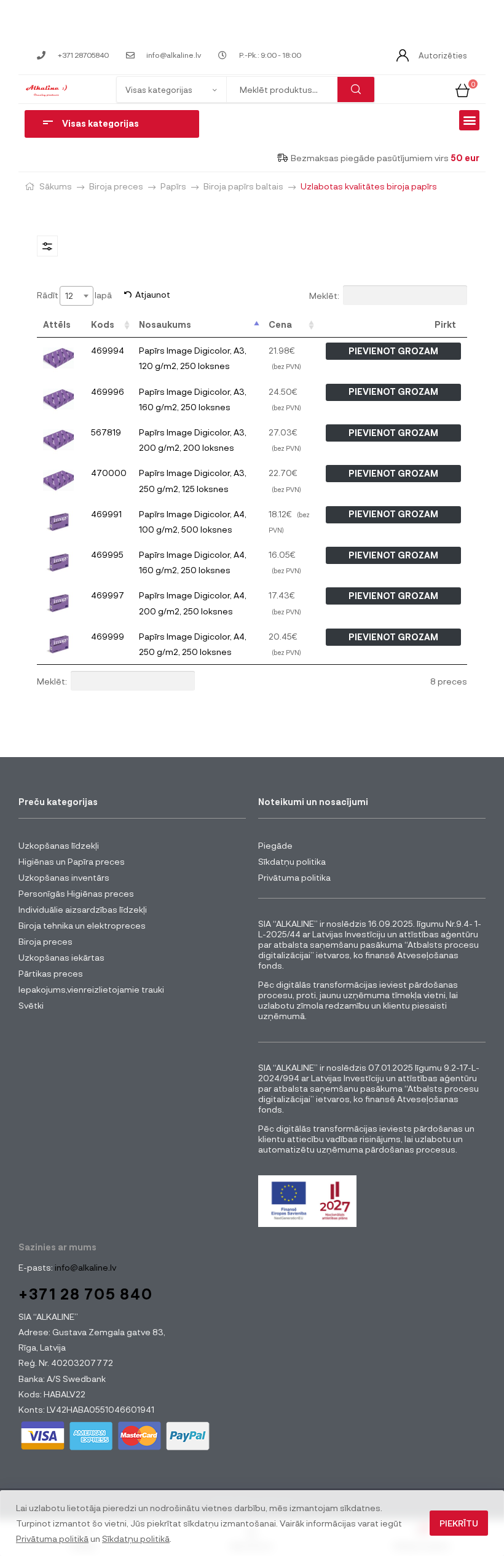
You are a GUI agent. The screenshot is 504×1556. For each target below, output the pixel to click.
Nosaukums (165, 324)
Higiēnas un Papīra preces (71, 861)
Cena (280, 324)
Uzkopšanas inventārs (63, 877)
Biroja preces (116, 186)
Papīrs (173, 186)
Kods (102, 324)
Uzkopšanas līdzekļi (58, 845)
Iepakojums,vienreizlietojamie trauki (91, 989)
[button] (469, 120)
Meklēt (355, 89)
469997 (107, 595)
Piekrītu (458, 1523)
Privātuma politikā (52, 1538)
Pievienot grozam (393, 351)
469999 (107, 636)
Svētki (31, 1005)
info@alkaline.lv (84, 1267)
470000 (109, 472)
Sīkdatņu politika (292, 861)
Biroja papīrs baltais (243, 186)
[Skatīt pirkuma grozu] (462, 89)
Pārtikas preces (50, 973)
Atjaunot (152, 294)
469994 (107, 350)
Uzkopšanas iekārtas (61, 957)
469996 (107, 391)
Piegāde (275, 845)
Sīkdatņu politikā (136, 1538)
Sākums (55, 186)
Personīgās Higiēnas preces (76, 893)
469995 (107, 554)
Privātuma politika (294, 877)
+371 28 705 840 (85, 1294)
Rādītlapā (74, 294)
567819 (106, 432)
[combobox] (76, 296)
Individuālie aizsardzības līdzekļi (82, 909)
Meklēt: (324, 295)
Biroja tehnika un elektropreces (82, 925)
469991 (106, 514)
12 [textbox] (69, 295)
